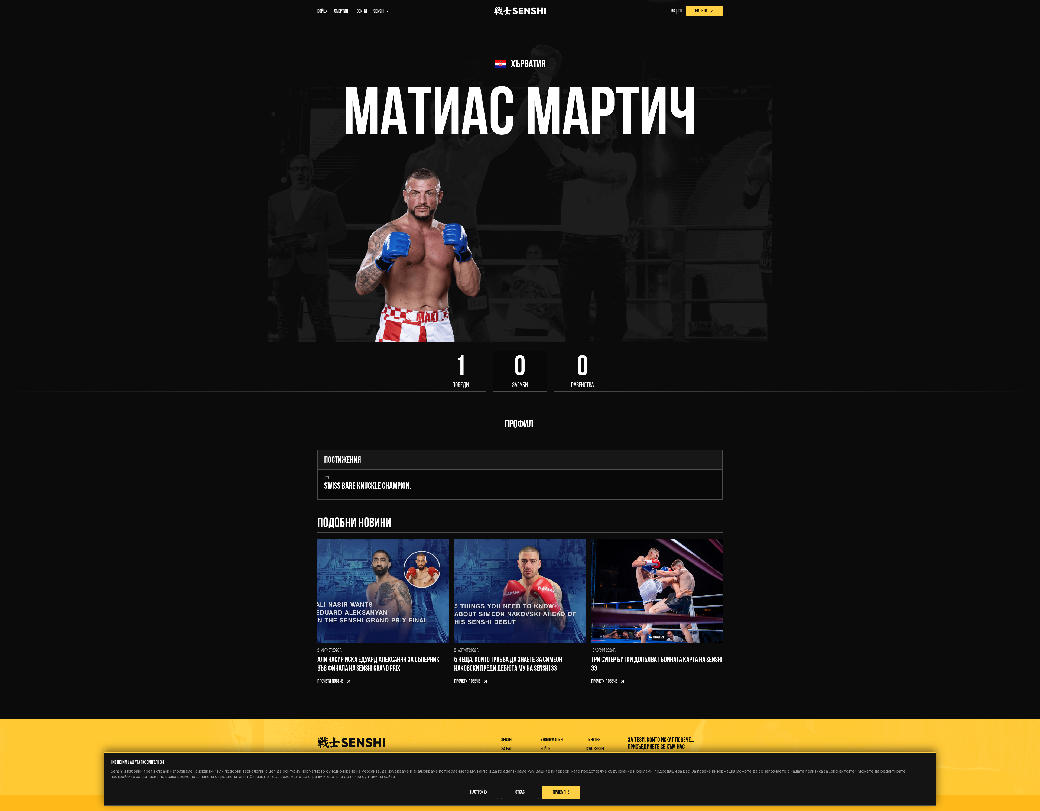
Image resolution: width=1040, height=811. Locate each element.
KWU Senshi (595, 749)
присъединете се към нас (656, 747)
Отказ (520, 792)
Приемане (561, 792)
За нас (506, 749)
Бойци (545, 749)
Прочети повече (330, 681)
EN (680, 11)
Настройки (479, 792)
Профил (519, 424)
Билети (701, 11)
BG (673, 11)
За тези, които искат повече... (661, 740)
